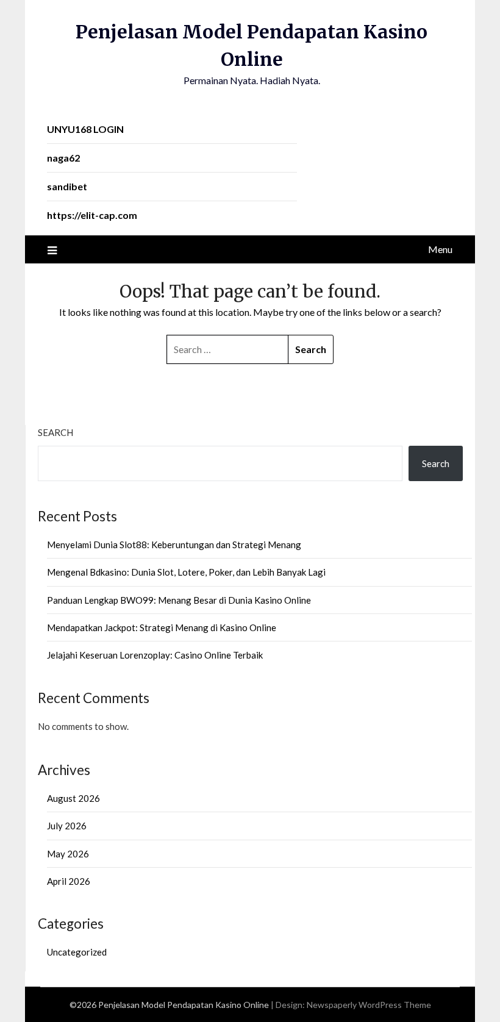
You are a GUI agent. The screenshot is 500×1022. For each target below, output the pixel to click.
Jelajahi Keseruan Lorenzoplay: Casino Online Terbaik (155, 654)
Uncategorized (77, 951)
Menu (440, 249)
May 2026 (68, 853)
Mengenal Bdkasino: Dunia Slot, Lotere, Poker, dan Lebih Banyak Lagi (186, 571)
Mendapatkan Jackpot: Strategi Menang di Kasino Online (161, 627)
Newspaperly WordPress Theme (369, 1004)
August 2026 (73, 798)
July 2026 (67, 825)
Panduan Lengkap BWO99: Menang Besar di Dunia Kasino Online (179, 600)
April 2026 (68, 881)
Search (55, 432)
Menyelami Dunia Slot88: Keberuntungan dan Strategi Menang (174, 544)
